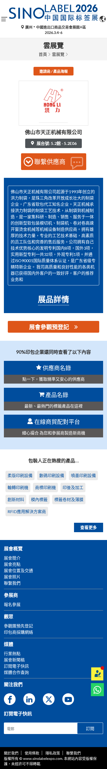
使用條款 (32, 753)
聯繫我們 (73, 753)
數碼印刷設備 (51, 475)
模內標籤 (39, 499)
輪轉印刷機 (18, 487)
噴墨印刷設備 (83, 475)
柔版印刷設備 (20, 475)
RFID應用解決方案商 (27, 511)
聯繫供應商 (49, 161)
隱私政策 (52, 753)
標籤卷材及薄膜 (68, 499)
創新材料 (16, 499)
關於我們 (11, 753)
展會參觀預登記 (49, 326)
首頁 (43, 54)
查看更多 (88, 527)
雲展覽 (58, 54)
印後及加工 (73, 487)
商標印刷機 (45, 487)
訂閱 (90, 728)
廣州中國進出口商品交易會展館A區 (55, 27)
